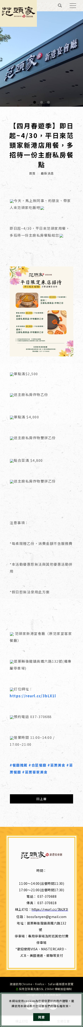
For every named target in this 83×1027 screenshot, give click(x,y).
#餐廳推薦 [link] (19, 765)
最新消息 (47, 173)
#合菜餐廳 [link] (38, 765)
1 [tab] (35, 102)
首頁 (32, 173)
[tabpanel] (41, 53)
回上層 (41, 799)
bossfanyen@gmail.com (47, 916)
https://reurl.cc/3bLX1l (50, 910)
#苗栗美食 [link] (56, 765)
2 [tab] (41, 102)
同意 (41, 1017)
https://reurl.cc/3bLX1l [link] (33, 695)
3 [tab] (48, 102)
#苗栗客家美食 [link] (35, 772)
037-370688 (46, 896)
